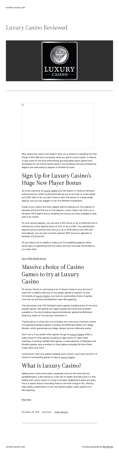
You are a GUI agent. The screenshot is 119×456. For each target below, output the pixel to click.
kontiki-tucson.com (15, 7)
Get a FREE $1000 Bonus (34, 258)
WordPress (107, 447)
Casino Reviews (61, 412)
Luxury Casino (51, 191)
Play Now (26, 399)
